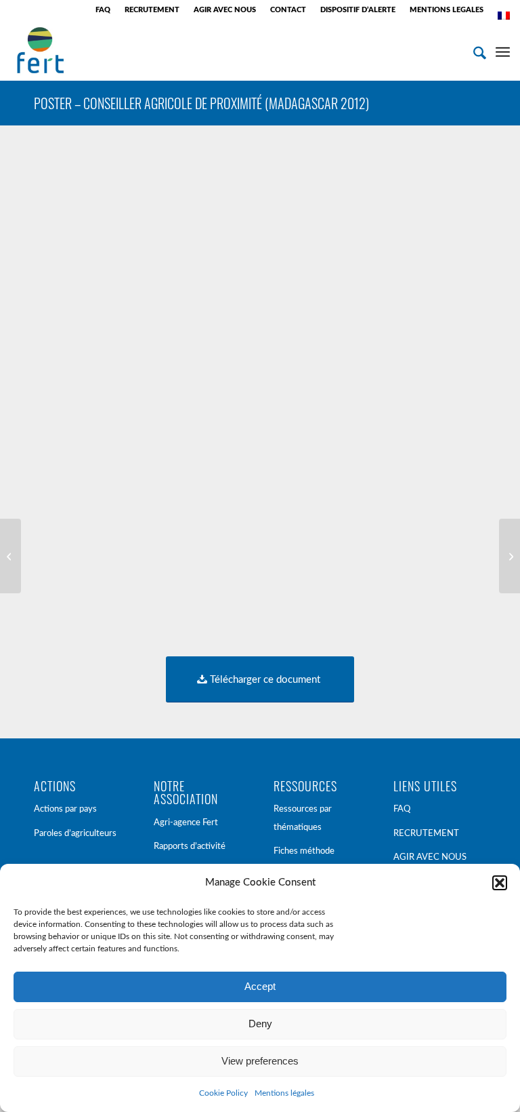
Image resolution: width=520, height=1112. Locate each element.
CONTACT (288, 10)
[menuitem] (103, 10)
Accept (260, 986)
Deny (260, 1023)
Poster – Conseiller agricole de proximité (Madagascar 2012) (201, 103)
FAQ (102, 10)
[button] (499, 883)
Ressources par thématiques (303, 818)
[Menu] (503, 50)
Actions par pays (65, 809)
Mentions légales (284, 1093)
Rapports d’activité (189, 846)
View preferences (260, 1061)
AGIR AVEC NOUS (225, 10)
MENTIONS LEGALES (446, 10)
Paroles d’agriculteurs (75, 833)
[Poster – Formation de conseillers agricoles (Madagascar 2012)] (10, 556)
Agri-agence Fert (186, 822)
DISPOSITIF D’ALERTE (357, 10)
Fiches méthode (304, 851)
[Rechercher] (473, 50)
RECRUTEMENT (152, 10)
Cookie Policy (223, 1093)
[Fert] (40, 50)
